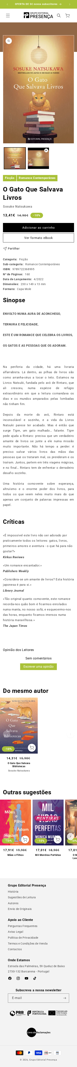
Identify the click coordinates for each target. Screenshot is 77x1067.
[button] (8, 15)
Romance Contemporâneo (37, 178)
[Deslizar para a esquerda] (6, 734)
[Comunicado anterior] (7, 4)
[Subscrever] (64, 998)
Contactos (15, 949)
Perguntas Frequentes (23, 926)
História (13, 891)
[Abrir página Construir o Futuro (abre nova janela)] (38, 1013)
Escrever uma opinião (38, 666)
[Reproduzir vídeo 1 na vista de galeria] (38, 158)
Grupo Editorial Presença (43, 1060)
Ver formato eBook (38, 238)
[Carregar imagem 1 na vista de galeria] (15, 158)
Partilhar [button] (14, 248)
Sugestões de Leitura (22, 897)
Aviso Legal (15, 931)
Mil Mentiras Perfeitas (48, 855)
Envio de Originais (20, 908)
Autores (13, 903)
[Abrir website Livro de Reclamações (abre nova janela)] (38, 1032)
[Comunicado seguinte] (69, 4)
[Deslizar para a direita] (70, 734)
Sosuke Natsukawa (17, 206)
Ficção (9, 178)
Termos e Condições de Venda (28, 943)
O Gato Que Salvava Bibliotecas (19, 765)
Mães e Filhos (16, 855)
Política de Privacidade (23, 937)
